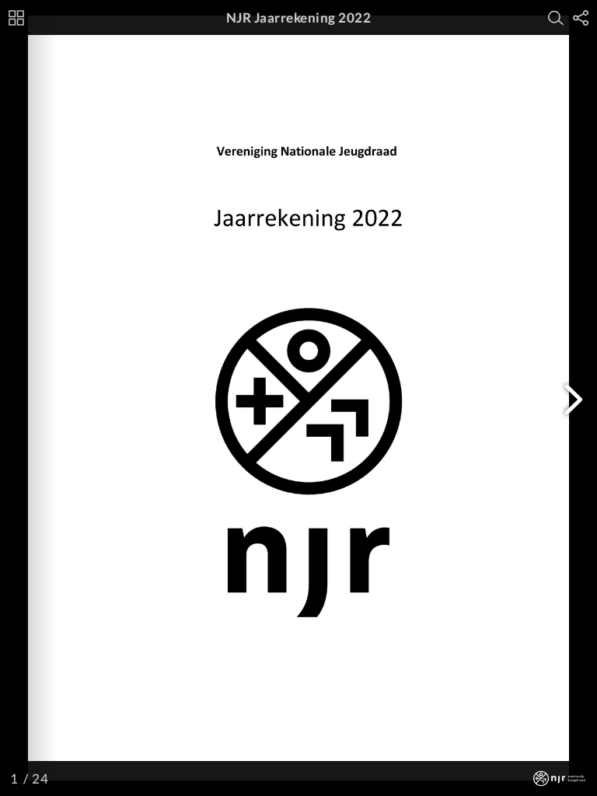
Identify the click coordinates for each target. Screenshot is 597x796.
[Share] (581, 18)
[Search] (556, 18)
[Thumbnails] (16, 18)
